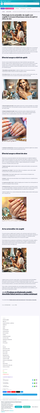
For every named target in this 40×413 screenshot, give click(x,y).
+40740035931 (37, 1)
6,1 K (9, 391)
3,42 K (14, 391)
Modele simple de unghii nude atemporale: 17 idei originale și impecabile (23, 299)
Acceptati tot (18, 406)
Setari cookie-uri (35, 406)
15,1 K (18, 391)
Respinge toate (26, 406)
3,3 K (5, 391)
